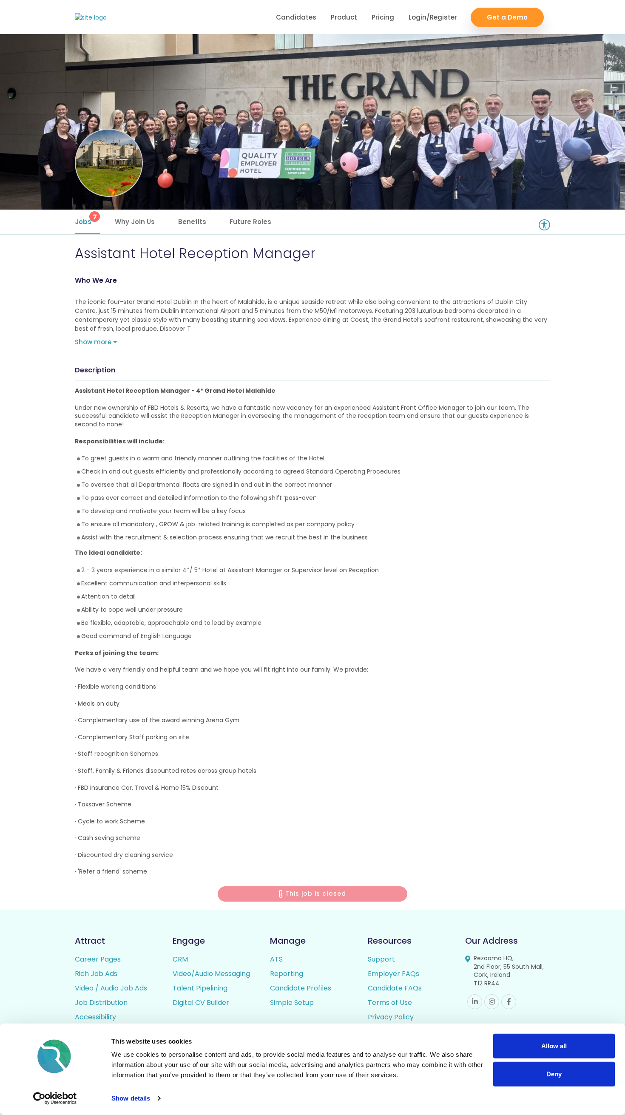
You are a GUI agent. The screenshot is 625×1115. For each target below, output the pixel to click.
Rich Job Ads (96, 974)
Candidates (296, 17)
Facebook (508, 1001)
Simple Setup (292, 1002)
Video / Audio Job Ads (111, 988)
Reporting (286, 974)
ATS (276, 959)
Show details (130, 1098)
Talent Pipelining (200, 988)
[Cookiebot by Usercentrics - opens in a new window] (55, 1098)
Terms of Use (390, 1002)
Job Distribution (101, 1002)
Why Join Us (135, 221)
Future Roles (250, 221)
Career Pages (98, 959)
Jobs (86, 219)
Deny (554, 1073)
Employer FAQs (393, 974)
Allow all (554, 1046)
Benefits (192, 221)
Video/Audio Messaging (211, 974)
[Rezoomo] (91, 17)
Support (381, 959)
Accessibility (95, 1017)
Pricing (383, 17)
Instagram (491, 1001)
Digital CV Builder (201, 1002)
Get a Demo (507, 17)
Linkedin (474, 1001)
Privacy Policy (391, 1017)
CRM (180, 959)
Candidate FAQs (395, 988)
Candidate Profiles (300, 988)
